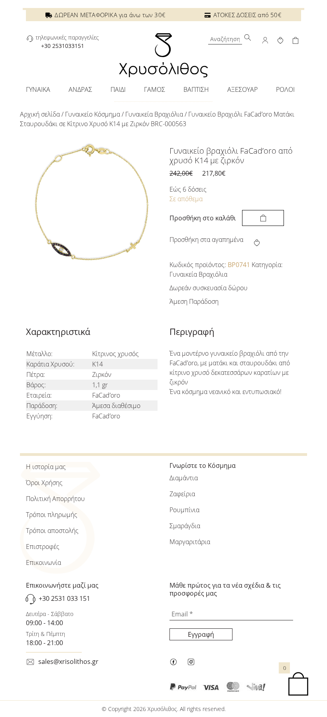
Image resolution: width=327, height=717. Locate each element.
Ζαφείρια (182, 493)
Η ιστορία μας (46, 466)
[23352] (263, 218)
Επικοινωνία (43, 562)
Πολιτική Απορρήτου (55, 498)
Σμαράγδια (184, 525)
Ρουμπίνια (184, 509)
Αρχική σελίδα (40, 114)
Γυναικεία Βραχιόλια (154, 114)
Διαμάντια (183, 477)
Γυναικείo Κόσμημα (92, 114)
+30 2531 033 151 (64, 598)
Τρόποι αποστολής (52, 530)
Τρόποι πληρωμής (51, 514)
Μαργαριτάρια (189, 541)
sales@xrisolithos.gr (68, 661)
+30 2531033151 (62, 46)
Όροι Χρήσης (44, 482)
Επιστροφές (42, 546)
